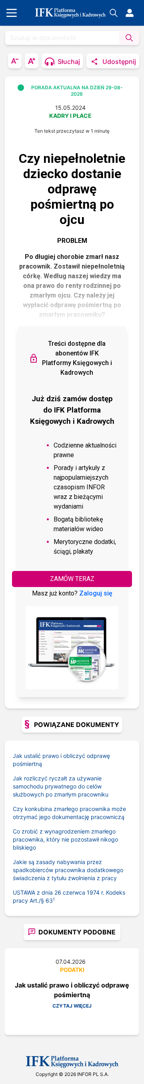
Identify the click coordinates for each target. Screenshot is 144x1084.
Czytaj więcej (72, 1006)
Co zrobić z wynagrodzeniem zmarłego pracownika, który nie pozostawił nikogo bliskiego (65, 839)
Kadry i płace (70, 115)
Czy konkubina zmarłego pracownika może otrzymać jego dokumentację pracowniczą (69, 812)
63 (50, 900)
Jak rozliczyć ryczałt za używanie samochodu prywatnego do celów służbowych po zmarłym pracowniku (60, 786)
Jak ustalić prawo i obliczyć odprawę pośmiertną (61, 759)
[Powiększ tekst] (31, 60)
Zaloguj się (95, 593)
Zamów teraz (72, 579)
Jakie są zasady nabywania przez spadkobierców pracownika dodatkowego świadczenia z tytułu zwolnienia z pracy (68, 869)
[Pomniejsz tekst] (15, 60)
